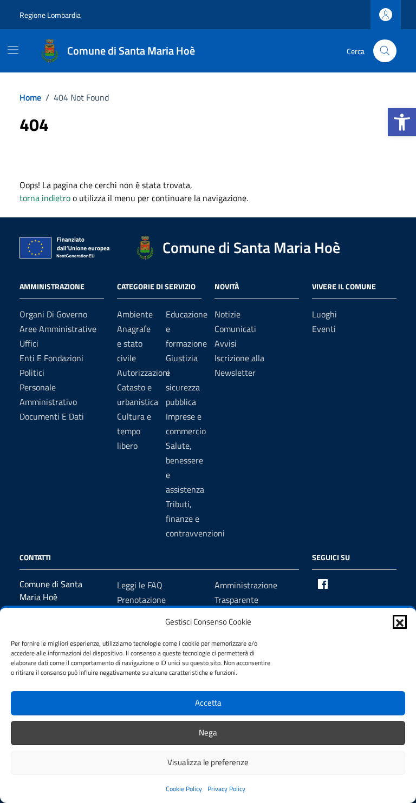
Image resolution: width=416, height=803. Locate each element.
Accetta (208, 702)
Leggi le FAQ (139, 585)
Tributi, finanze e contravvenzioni (195, 518)
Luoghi (324, 314)
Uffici (29, 343)
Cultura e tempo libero (134, 431)
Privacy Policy (226, 789)
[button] (402, 122)
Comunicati (235, 328)
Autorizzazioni (143, 372)
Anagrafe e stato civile (134, 343)
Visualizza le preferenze (208, 762)
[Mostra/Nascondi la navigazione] (13, 49)
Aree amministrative (58, 328)
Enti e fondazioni (51, 357)
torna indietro (45, 197)
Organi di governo (53, 314)
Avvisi (225, 343)
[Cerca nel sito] (384, 51)
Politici (32, 372)
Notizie (227, 314)
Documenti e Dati (52, 416)
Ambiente (135, 314)
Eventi (324, 328)
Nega (208, 732)
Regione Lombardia (50, 15)
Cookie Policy (184, 789)
